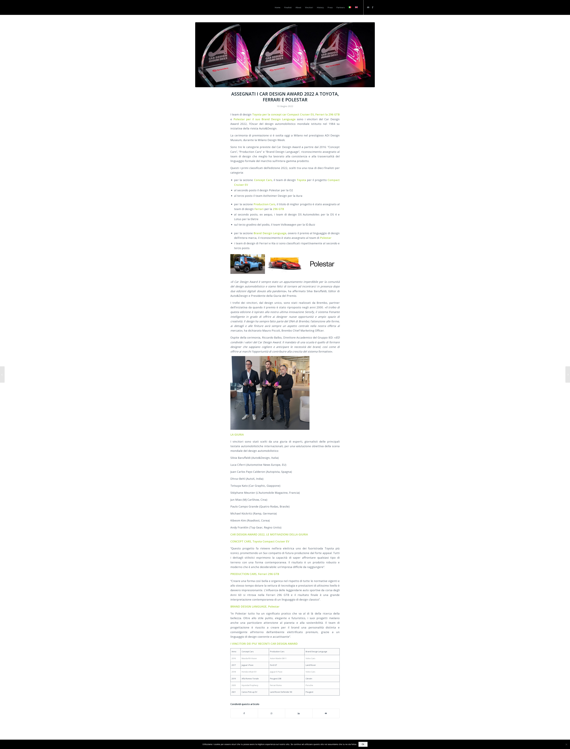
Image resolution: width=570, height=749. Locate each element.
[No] (566, 744)
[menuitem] (277, 7)
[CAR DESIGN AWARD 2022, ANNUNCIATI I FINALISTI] (2, 374)
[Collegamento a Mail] (368, 7)
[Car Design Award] (201, 7)
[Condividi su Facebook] (244, 713)
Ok (363, 744)
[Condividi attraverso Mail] (326, 713)
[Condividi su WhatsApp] (271, 713)
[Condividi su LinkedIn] (298, 713)
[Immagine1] (285, 54)
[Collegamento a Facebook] (372, 7)
